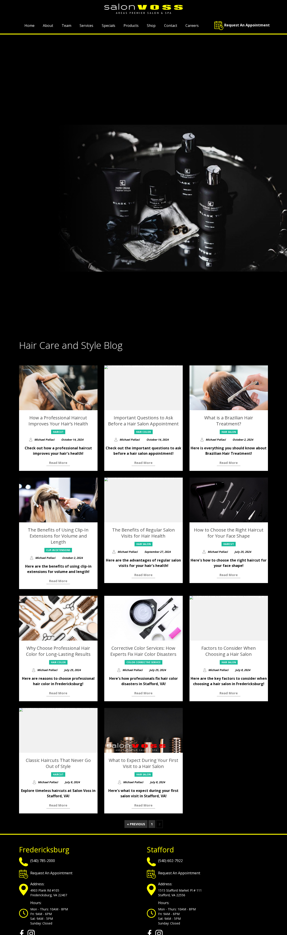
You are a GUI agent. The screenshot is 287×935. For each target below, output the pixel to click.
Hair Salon (229, 431)
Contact (170, 25)
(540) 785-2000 (42, 860)
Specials (108, 25)
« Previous (136, 824)
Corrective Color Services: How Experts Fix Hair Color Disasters (143, 651)
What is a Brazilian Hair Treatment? (228, 421)
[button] (239, 25)
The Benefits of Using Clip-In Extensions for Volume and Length (58, 536)
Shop (151, 25)
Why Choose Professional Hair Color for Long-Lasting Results (58, 651)
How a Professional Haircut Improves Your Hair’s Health (58, 421)
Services (86, 25)
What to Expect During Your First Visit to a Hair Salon (143, 763)
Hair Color (143, 431)
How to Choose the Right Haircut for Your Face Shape (228, 533)
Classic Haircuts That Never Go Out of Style (58, 763)
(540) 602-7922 (170, 860)
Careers (192, 25)
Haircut (58, 431)
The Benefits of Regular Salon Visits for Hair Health (143, 533)
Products (131, 25)
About (48, 25)
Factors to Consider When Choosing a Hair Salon (228, 651)
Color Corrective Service (143, 662)
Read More (58, 462)
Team (66, 25)
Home (29, 25)
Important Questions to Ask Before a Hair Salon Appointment (143, 421)
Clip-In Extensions (58, 550)
